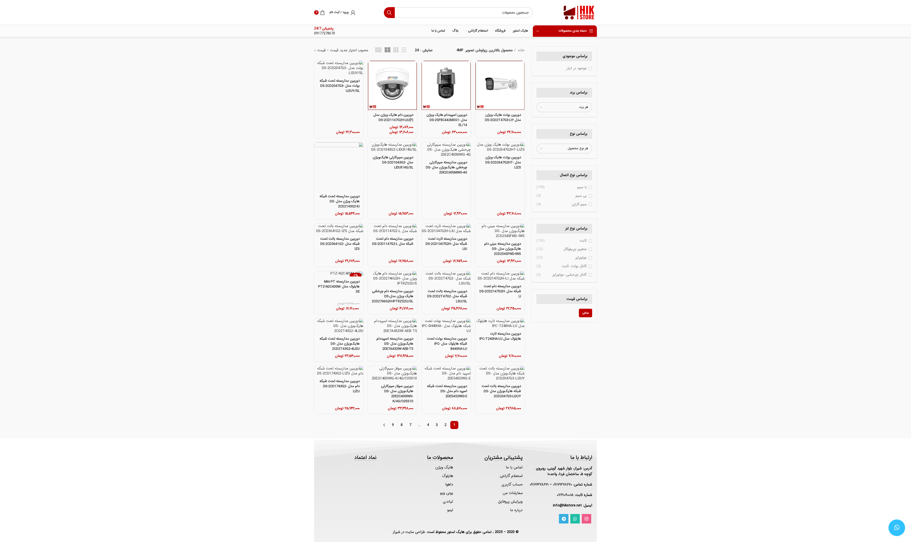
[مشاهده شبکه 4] (387, 50)
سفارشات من (513, 493)
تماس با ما (514, 467)
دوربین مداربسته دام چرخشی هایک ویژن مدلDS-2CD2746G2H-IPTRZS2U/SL (392, 296)
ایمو (450, 510)
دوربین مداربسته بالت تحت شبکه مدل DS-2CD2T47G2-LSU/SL (447, 296)
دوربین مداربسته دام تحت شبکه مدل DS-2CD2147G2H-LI (500, 291)
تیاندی (448, 502)
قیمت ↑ (333, 50)
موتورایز (581, 257)
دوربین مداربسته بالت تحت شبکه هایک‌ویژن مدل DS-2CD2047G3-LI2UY (501, 391)
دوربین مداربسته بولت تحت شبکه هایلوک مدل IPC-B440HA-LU (447, 343)
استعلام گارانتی (511, 476)
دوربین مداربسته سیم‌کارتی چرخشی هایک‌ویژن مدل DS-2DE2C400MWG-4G (446, 167)
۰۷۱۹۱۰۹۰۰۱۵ (565, 495)
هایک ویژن (444, 467)
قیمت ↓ (320, 50)
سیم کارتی (579, 204)
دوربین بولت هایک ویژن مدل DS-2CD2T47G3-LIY (503, 117)
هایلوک (447, 476)
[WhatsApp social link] (575, 518)
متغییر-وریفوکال (575, 249)
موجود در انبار (576, 68)
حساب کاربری (512, 484)
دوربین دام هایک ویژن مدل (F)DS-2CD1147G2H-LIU (393, 117)
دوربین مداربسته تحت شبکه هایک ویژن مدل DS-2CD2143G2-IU (340, 201)
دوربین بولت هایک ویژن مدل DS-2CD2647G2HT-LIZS (503, 162)
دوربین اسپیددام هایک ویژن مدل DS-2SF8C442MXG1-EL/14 (447, 120)
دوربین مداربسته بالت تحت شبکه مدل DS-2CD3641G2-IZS (340, 244)
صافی (585, 313)
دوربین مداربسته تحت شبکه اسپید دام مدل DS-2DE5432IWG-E (447, 391)
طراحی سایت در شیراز (409, 532)
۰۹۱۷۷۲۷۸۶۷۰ (562, 484)
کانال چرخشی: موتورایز (569, 274)
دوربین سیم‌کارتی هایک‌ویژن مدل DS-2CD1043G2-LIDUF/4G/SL (393, 162)
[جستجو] (389, 12)
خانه (521, 50)
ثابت (583, 240)
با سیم (582, 187)
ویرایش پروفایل (510, 502)
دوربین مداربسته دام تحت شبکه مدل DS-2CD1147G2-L (392, 241)
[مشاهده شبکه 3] (395, 50)
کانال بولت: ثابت (574, 266)
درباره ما (516, 510)
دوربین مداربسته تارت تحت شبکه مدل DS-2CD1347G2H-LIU (446, 244)
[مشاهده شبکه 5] (378, 50)
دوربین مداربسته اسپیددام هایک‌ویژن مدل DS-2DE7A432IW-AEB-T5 (394, 343)
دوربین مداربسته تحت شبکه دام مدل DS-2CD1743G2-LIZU (340, 386)
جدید (344, 50)
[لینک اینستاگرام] (586, 518)
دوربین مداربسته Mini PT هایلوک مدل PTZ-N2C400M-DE (339, 286)
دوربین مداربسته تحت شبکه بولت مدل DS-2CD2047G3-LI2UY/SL (340, 85)
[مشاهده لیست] (403, 50)
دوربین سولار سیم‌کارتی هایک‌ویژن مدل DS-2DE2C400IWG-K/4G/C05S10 (397, 394)
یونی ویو (446, 493)
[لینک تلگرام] (563, 518)
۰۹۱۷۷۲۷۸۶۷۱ (539, 484)
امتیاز (353, 50)
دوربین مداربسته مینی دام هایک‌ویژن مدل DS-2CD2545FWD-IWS (502, 249)
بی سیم (581, 195)
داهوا (449, 484)
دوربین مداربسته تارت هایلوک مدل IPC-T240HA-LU (500, 336)
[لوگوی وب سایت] (579, 12)
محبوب (363, 50)
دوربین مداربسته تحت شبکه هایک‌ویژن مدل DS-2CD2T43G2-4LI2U (340, 343)
